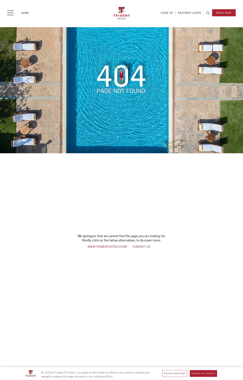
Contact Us (141, 246)
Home (25, 13)
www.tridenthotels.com (107, 246)
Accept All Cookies (203, 373)
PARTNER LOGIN (189, 12)
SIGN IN (167, 12)
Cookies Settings (174, 373)
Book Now (223, 12)
